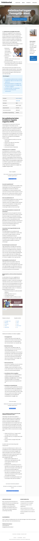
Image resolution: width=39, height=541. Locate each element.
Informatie (28, 2)
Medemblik (18, 100)
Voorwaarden (19, 537)
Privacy (24, 537)
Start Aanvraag (33, 58)
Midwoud (6, 322)
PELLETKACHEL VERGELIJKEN (19, 19)
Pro (17, 327)
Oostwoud (6, 324)
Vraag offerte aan (12, 408)
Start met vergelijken (12, 178)
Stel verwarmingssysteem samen (12, 490)
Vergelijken (34, 2)
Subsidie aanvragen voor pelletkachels (12, 88)
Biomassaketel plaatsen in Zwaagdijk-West (13, 83)
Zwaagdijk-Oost (8, 321)
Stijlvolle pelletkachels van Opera (26, 508)
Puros (17, 324)
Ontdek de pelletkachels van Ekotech (27, 509)
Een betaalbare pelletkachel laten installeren (13, 79)
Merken (23, 2)
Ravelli (17, 321)
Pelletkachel (6, 2)
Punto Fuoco (18, 325)
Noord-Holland (18, 98)
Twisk (6, 325)
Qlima (17, 322)
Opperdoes (7, 327)
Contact (14, 537)
